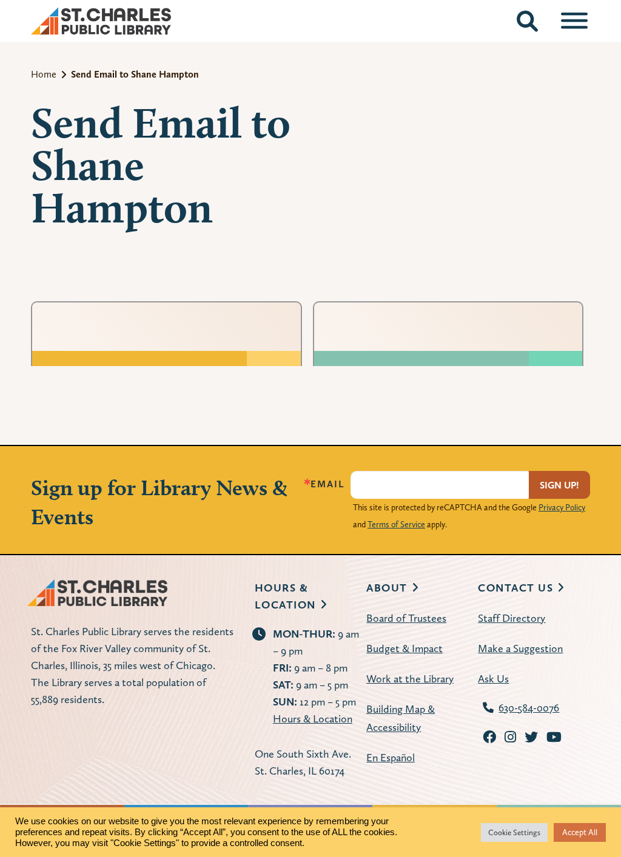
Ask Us (493, 678)
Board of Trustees (406, 618)
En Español (390, 757)
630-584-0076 (528, 707)
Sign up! (559, 485)
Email (327, 484)
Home (43, 74)
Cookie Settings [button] (514, 832)
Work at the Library (410, 678)
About (387, 587)
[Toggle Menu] (574, 20)
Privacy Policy (562, 507)
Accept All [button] (579, 832)
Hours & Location (312, 718)
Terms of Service (396, 524)
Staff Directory (511, 618)
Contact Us (515, 587)
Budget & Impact (404, 648)
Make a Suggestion (520, 648)
